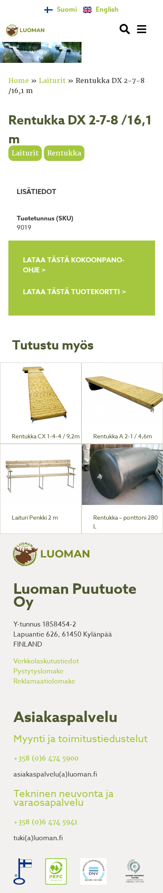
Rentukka (64, 153)
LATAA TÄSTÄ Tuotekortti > (74, 292)
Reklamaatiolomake (44, 681)
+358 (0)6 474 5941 (45, 822)
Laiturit (52, 80)
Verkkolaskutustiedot (46, 661)
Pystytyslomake (38, 671)
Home (18, 80)
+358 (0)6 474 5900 (46, 758)
